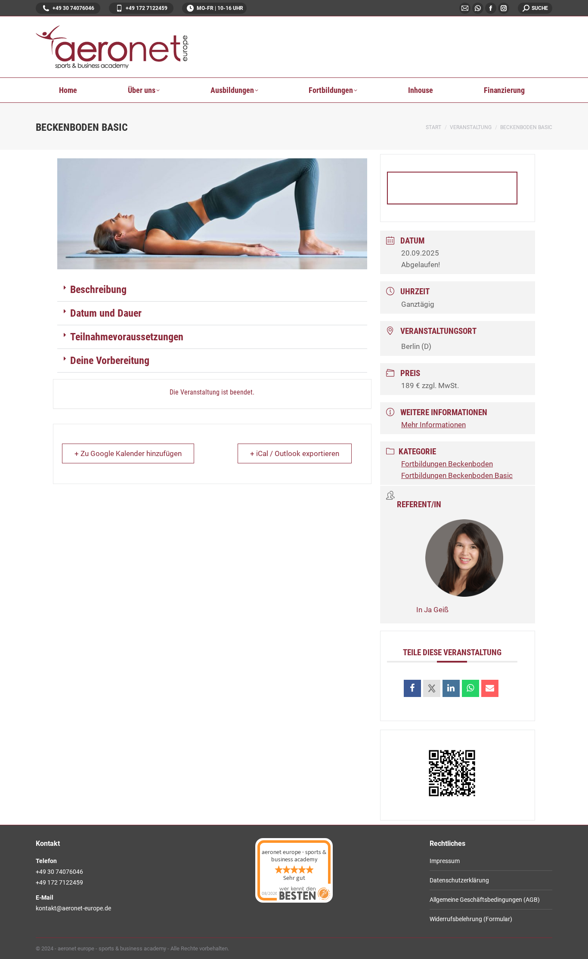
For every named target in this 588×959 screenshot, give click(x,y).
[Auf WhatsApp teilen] (470, 688)
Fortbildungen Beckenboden (447, 463)
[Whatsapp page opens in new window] (477, 8)
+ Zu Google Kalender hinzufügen (128, 453)
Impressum (445, 860)
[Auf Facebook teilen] (412, 688)
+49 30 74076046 (73, 8)
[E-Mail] (489, 688)
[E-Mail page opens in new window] (464, 8)
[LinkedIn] (451, 688)
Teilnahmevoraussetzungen (126, 337)
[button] (212, 290)
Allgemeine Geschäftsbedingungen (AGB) (485, 899)
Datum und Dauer (106, 313)
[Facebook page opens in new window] (490, 8)
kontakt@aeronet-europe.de (73, 908)
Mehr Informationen (452, 188)
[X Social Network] (431, 688)
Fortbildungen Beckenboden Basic (457, 475)
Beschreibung (98, 290)
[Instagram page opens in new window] (503, 8)
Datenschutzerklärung (459, 880)
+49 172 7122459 (146, 8)
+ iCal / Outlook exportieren (294, 453)
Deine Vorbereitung (109, 361)
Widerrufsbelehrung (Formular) (471, 919)
